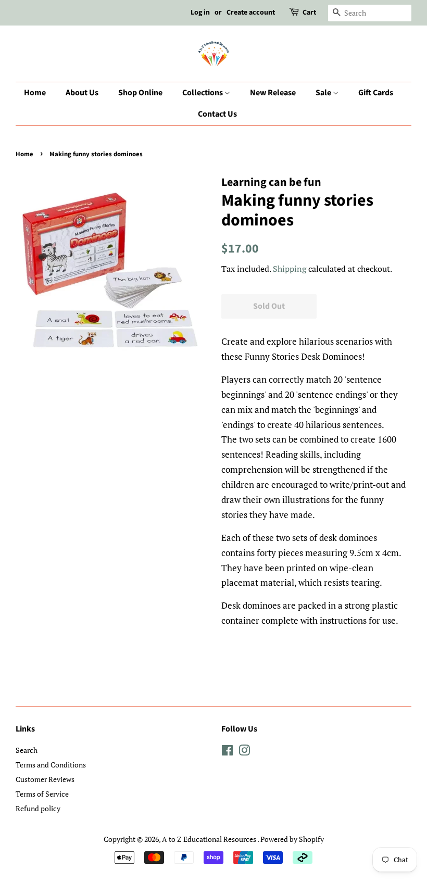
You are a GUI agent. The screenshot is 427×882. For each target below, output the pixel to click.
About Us (82, 92)
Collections (203, 92)
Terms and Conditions (51, 765)
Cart (309, 12)
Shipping (289, 268)
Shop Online (140, 92)
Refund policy (38, 808)
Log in (200, 12)
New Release (273, 92)
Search (26, 750)
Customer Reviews (45, 779)
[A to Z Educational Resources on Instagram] (244, 752)
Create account (251, 12)
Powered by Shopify (292, 839)
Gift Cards (375, 92)
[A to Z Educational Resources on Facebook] (227, 752)
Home (35, 92)
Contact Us (217, 114)
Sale (324, 92)
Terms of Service (42, 794)
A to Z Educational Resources (209, 839)
